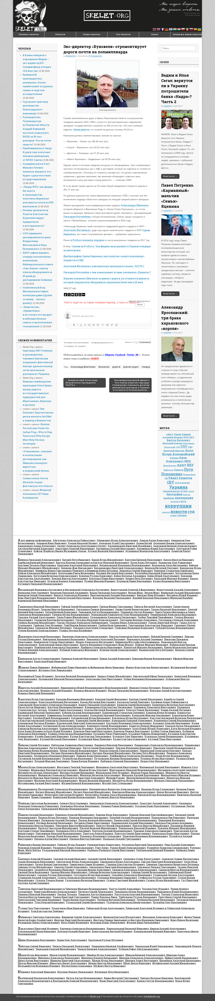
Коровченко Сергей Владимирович (175, 720)
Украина (178, 487)
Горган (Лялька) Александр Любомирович (82, 622)
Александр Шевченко (83, 367)
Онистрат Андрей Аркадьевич (159, 803)
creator (167, 106)
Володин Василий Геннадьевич (112, 597)
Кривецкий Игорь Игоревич (76, 728)
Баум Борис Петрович (143, 562)
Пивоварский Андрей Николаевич (132, 822)
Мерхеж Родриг (115, 777)
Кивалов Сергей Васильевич (134, 704)
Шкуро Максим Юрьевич (33, 963)
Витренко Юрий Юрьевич (182, 595)
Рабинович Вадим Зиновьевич (37, 844)
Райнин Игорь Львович (71, 844)
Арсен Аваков (182, 434)
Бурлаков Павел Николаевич (134, 581)
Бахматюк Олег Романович (175, 562)
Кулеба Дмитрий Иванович (52, 736)
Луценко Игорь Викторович (157, 758)
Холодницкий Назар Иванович (37, 931)
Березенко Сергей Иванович (136, 570)
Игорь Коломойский (178, 454)
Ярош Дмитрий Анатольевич (117, 980)
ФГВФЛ (184, 491)
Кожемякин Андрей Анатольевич (68, 715)
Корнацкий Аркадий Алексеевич (132, 720)
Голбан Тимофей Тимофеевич (155, 617)
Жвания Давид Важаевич (34, 667)
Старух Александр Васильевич (76, 877)
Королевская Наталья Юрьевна (36, 723)
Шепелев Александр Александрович (141, 957)
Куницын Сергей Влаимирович (163, 736)
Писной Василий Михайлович (98, 828)
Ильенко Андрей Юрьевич (56, 690)
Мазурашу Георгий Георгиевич (76, 767)
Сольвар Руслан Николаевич (54, 874)
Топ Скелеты (123, 34)
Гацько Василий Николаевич (169, 609)
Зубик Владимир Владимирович (144, 679)
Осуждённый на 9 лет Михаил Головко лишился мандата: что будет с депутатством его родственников (37, 171)
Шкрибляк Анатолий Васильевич (180, 960)
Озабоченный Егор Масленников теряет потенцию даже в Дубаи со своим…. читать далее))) (37, 295)
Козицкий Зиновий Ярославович (110, 715)
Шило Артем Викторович (33, 960)
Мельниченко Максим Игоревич (181, 775)
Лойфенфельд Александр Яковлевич (132, 755)
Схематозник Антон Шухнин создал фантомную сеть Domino (38, 482)
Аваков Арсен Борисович (154, 540)
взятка (186, 494)
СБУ (170, 482)
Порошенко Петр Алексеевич (73, 830)
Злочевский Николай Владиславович (62, 679)
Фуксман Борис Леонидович (107, 922)
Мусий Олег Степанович (117, 783)
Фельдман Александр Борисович (162, 917)
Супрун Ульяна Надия (49, 880)
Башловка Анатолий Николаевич (77, 565)
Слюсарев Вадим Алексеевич (93, 869)
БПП (186, 437)
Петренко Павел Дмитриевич (92, 822)
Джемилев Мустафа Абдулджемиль (137, 642)
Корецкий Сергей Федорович (93, 720)
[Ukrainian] (200, 29)
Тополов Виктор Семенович (34, 897)
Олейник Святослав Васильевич (38, 803)
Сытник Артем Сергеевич (33, 883)
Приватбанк (189, 474)
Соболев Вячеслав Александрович (109, 872)
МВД (187, 461)
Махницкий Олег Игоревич (113, 772)
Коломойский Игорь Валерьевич (91, 718)
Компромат (175, 461)
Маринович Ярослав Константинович (54, 770)
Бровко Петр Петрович (139, 578)
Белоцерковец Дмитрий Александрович (118, 567)
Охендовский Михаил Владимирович (64, 808)
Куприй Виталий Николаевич (58, 739)
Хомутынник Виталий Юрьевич (112, 931)
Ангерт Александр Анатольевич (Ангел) (81, 545)
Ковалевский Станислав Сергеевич (123, 712)
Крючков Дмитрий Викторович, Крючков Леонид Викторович (111, 731)
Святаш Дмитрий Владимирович (162, 861)
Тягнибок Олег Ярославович (170, 902)
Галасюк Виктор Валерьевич (58, 609)
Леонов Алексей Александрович (118, 750)
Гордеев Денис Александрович (128, 622)
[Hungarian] (179, 29)
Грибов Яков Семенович (112, 625)
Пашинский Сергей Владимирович (135, 820)
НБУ (190, 465)
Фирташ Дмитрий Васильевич (73, 920)
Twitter (130, 354)
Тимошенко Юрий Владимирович (177, 891)
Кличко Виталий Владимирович (104, 709)
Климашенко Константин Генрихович (108, 707)
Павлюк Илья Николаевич (112, 814)
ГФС (190, 447)
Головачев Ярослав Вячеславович (54, 619)
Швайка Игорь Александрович (105, 955)
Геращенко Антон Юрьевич (137, 612)
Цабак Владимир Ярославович (37, 940)
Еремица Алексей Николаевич (80, 658)
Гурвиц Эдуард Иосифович (75, 630)
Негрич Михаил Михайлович (53, 792)
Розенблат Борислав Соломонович (168, 847)
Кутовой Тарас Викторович (164, 739)
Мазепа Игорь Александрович (37, 767)
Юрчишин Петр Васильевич (112, 971)
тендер (146, 367)
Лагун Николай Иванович (65, 747)
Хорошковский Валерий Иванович (155, 931)
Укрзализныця (171, 491)
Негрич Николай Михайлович (92, 792)
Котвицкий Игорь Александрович (64, 725)
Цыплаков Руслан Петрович (105, 940)
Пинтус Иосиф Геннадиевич (113, 825)
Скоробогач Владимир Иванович (54, 869)
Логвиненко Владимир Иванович (54, 755)
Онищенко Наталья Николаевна (79, 806)
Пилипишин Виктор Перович (36, 825)
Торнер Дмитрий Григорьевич (71, 897)
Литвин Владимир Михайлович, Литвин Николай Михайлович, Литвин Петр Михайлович (108, 753)
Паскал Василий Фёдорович (95, 820)
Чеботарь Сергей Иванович (34, 946)
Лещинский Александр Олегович (160, 750)
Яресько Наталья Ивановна (156, 978)
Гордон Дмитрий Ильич (163, 622)
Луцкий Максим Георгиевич (52, 761)
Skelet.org (95, 996)
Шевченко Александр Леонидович (59, 957)
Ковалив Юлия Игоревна (161, 712)
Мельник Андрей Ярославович (140, 775)
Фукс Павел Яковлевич (75, 922)
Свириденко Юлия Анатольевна (120, 861)
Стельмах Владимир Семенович (117, 877)
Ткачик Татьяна (67, 894)
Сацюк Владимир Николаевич (36, 861)
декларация (184, 498)
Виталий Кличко (172, 443)
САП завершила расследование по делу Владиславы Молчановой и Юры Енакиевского (37, 241)
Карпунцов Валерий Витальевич (59, 702)
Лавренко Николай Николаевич (113, 745)
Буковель (103, 367)
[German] (167, 29)
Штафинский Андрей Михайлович (174, 963)
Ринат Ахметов (180, 478)
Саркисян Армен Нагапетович (180, 858)
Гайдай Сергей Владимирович (79, 606)
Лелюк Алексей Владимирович (78, 750)
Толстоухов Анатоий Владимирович (137, 894)
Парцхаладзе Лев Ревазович (168, 817)
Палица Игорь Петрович (53, 817)
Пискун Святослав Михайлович (58, 828)
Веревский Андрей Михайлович (181, 592)
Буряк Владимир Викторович (171, 581)
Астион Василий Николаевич (106, 551)
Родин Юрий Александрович (128, 847)
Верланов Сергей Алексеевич (35, 595)
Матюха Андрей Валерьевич (77, 772)
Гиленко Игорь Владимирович (71, 614)
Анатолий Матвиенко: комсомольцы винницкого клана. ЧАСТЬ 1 (103, 266)
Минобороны (170, 465)
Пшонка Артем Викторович (51, 838)
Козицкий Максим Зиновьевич (151, 715)
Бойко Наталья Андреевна (130, 575)
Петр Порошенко (177, 471)
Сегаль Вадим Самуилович (51, 864)
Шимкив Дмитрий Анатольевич (70, 960)
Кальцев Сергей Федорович (111, 699)
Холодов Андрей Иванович (74, 931)
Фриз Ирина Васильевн (184, 920)
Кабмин (174, 458)
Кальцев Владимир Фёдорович (75, 699)
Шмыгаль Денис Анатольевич (68, 963)
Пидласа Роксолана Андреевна (174, 822)
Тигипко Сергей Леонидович (95, 891)
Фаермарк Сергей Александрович (82, 917)
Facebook (120, 354)
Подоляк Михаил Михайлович (177, 828)
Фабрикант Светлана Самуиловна (39, 917)
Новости (60, 34)
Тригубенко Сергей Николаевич (177, 897)
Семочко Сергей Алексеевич (71, 867)
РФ (166, 478)
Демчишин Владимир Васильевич (63, 639)
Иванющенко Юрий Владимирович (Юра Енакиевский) (94, 687)
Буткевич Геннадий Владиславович (40, 583)
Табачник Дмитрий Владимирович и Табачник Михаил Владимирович (63, 888)
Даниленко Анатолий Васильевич (39, 636)
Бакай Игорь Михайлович (108, 559)
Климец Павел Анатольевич (65, 709)
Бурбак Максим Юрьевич (99, 581)
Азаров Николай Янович (83, 543)
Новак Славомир (41, 797)
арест (191, 491)
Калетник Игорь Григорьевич (36, 699)
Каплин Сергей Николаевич (146, 699)
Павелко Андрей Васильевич (36, 814)
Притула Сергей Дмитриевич (132, 833)
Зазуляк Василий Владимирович (75, 676)
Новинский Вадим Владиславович (74, 797)
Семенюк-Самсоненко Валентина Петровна (172, 864)
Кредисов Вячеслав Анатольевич (38, 728)
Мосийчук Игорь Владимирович (132, 780)
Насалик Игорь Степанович (158, 789)
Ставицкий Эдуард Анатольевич (173, 874)
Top (207, 993)
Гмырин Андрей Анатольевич (36, 617)
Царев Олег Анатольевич (72, 940)
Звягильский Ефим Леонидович (153, 676)
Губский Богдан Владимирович (175, 627)
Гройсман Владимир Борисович (134, 627)
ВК (136, 354)
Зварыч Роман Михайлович (114, 676)
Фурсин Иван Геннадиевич (143, 922)
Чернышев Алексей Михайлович (55, 949)
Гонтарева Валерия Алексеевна (138, 619)
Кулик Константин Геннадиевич (90, 736)
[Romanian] (187, 29)
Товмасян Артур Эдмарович (95, 894)
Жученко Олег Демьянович (55, 670)
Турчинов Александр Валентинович (128, 902)
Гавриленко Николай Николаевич (39, 606)
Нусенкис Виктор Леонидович (116, 797)
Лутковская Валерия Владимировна (116, 758)
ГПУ (184, 446)
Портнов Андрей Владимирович (112, 830)
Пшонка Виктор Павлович (85, 838)
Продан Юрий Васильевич (62, 836)
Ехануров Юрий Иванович (50, 661)
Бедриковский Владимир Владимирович (124, 565)
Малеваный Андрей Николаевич (159, 767)
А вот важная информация (34, 540)
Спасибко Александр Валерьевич (132, 874)
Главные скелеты (29, 34)
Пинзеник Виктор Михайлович (75, 825)
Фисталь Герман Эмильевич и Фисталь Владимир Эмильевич (131, 920)
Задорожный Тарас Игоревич (36, 676)
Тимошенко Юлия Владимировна (135, 891)
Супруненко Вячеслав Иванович (85, 880)
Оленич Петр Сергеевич (73, 803)
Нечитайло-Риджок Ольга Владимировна (110, 794)
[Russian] (191, 29)
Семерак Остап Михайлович (35, 867)
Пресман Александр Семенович (152, 830)
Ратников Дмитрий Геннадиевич (142, 844)
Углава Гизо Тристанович (34, 908)
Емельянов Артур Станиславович (39, 658)
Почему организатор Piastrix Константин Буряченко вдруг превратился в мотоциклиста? (35, 218)
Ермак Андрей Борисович (115, 658)
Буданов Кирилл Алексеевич (65, 581)
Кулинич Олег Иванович (128, 736)
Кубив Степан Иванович (166, 731)
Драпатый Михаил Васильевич (143, 647)
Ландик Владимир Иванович (134, 747)
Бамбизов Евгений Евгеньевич (36, 562)
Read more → (170, 176)
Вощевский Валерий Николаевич (38, 600)
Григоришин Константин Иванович (150, 625)
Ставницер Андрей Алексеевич (37, 877)
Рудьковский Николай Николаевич (64, 850)
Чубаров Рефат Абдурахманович (138, 949)
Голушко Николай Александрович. (97, 619)
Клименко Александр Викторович (155, 707)
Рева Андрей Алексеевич (179, 844)
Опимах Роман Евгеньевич (117, 806)
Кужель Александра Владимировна (70, 733)
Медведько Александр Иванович (58, 775)
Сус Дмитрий (189, 880)
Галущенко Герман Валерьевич (95, 609)
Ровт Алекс (102, 847)
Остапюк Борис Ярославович (152, 806)
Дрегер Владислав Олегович (181, 647)
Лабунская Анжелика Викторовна (72, 745)
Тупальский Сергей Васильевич (85, 902)
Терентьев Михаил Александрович (55, 891)
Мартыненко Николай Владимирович (132, 770)
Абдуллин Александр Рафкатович (74, 540)
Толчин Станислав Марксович (180, 894)
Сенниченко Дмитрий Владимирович (112, 867)
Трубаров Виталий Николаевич (116, 899)
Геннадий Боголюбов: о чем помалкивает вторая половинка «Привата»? (107, 272)
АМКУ (169, 434)
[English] (159, 29)
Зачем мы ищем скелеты (187, 34)
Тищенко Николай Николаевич (37, 894)
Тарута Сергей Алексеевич (125, 888)
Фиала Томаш (192, 917)
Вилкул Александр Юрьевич (71, 595)
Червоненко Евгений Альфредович (112, 946)
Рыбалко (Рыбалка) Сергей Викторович (111, 850)
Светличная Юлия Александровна (77, 861)
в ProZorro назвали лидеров (87, 240)
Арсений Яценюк (173, 437)
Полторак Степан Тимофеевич (36, 830)
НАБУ (181, 465)
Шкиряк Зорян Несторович (141, 960)
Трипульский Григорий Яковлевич (39, 899)
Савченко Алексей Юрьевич (35, 858)
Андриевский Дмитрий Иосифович (130, 545)
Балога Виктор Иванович (178, 559)
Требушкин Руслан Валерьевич (138, 897)
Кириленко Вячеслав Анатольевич (173, 704)
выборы (169, 497)
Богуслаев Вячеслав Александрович (56, 575)
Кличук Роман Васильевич (142, 709)
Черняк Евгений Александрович (97, 949)
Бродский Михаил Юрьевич (171, 578)
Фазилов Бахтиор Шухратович (122, 917)
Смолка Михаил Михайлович (68, 872)
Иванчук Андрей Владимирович (38, 687)
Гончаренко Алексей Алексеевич (178, 619)
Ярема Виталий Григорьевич (121, 978)
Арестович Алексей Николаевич (75, 548)
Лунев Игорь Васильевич (77, 758)
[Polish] (183, 29)
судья (173, 515)
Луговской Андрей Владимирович (39, 758)
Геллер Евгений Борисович (61, 612)
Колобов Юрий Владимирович (51, 718)
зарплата (175, 501)
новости (178, 511)
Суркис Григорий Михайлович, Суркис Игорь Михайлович (143, 880)
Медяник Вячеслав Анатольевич (100, 775)
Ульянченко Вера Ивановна (68, 908)
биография (175, 494)
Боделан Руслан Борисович (96, 575)
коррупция (178, 506)
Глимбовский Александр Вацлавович (173, 614)
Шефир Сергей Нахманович (181, 957)
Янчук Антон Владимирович (84, 978)
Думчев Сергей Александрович (118, 649)
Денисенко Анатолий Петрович (105, 639)
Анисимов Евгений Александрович (175, 545)
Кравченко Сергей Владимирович (107, 725)
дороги (116, 367)
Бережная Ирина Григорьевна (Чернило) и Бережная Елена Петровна (76, 570)
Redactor (71, 56)
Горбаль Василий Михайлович (36, 622)
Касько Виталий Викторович (98, 702)
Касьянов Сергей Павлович (133, 702)
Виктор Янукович (178, 440)
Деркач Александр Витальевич (95, 642)
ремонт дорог (131, 367)
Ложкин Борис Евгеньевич (92, 755)
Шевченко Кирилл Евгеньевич (99, 957)
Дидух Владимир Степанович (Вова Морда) (107, 644)
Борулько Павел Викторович (106, 578)
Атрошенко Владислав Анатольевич (147, 551)
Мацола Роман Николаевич (147, 772)
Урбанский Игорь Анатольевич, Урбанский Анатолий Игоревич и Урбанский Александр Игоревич (106, 910)
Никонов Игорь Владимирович (157, 794)
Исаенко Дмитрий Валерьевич (36, 693)
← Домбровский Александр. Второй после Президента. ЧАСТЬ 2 (81, 382)
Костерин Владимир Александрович (129, 723)
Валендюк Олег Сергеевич (33, 592)
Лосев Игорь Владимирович (173, 755)
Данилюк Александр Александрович (85, 636)
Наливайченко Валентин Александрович (114, 789)
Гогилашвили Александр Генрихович (113, 617)
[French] (163, 29)
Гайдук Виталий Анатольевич (153, 606)
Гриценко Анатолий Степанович (93, 627)
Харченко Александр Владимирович (82, 928)
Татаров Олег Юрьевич (155, 888)
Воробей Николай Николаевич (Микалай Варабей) (163, 597)
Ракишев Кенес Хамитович (103, 844)
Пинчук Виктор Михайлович (150, 825)
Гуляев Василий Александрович (38, 630)
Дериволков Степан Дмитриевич (54, 642)
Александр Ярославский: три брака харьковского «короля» (175, 318)
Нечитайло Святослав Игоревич (64, 794)
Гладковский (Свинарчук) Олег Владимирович (120, 614)
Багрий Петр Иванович (76, 559)
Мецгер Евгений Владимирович (145, 777)
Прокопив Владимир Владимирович (145, 836)
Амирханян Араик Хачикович (37, 545)
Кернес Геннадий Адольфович (97, 704)
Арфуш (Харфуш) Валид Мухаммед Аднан (59, 551)
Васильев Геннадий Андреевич (69, 592)
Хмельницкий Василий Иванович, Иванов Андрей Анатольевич (146, 928)
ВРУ (191, 437)
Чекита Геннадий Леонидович (71, 946)
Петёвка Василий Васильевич (54, 822)
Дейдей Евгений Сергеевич (167, 636)
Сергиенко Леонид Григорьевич (156, 867)
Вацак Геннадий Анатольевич (108, 592)
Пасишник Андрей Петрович (59, 820)
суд (191, 511)
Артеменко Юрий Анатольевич (156, 548)
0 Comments (95, 56)
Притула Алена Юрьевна (98, 833)
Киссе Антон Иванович (32, 707)
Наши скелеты (91, 34)
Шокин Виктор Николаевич (105, 963)
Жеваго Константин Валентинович (147, 667)
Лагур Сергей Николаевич (98, 747)
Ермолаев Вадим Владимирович (152, 658)
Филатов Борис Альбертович (35, 920)
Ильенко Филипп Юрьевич (90, 690)
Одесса (178, 469)
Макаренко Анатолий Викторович (117, 767)
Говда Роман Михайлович (73, 617)
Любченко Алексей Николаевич (119, 761)
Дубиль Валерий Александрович (38, 649)
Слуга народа (182, 482)
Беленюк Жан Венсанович (77, 567)
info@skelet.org (151, 996)
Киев (183, 457)
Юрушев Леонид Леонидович (75, 971)
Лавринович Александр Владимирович (158, 745)
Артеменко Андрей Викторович (115, 548)
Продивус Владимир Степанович (100, 836)
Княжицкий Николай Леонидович (39, 712)
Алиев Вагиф (144, 543)
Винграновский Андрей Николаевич (113, 595)
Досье (189, 450)
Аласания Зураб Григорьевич (117, 543)
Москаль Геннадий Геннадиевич (174, 780)
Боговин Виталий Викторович (115, 573)
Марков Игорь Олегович (93, 770)
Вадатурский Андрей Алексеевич (177, 589)
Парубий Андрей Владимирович (130, 817)
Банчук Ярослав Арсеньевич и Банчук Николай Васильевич (92, 562)
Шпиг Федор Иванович (137, 963)
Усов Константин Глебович (47, 911)
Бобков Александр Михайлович (37, 573)
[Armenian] (155, 29)
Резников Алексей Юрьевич (35, 847)
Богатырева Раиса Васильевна (76, 573)
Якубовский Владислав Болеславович (41, 978)
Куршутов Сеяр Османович (130, 739)
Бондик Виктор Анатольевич (70, 578)
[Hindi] (175, 29)
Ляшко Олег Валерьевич (154, 761)
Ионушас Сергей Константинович (171, 690)
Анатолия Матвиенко (77, 230)
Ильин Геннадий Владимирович (128, 690)
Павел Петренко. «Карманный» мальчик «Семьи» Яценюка (177, 196)
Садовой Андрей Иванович (69, 858)
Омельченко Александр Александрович (113, 803)
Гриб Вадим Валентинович (80, 625)
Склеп (154, 34)
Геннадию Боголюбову (77, 216)
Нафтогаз (168, 470)
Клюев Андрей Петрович (176, 709)
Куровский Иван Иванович (95, 739)
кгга (183, 501)
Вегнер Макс (135, 592)
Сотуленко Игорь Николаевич (92, 874)
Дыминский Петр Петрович (156, 649)
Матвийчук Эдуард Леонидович (38, 772)
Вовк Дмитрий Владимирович (37, 597)
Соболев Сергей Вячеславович (149, 872)
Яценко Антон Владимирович (155, 980)
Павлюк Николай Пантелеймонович (151, 814)
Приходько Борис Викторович (170, 833)
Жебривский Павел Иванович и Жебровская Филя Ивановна (87, 667)
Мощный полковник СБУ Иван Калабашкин (37, 493)
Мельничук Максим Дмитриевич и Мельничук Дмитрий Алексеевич (61, 777)
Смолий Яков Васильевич (33, 872)
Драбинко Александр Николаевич (101, 647)
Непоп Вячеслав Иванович (173, 792)
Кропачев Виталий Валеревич (113, 728)
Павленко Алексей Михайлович (74, 814)
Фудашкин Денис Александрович (39, 922)
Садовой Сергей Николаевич (105, 858)
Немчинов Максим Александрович (133, 792)
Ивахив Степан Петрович (145, 687)
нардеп (166, 512)
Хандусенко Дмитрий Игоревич (38, 928)
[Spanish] (195, 29)
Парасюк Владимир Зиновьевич (88, 817)
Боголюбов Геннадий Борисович (154, 573)
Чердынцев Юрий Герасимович (154, 946)
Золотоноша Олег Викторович (104, 679)
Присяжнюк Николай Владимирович (59, 833)
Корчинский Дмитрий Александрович (81, 723)
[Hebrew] (171, 29)
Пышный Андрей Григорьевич (122, 838)
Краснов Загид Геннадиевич (182, 725)
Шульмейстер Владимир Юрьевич (39, 965)
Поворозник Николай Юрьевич (137, 828)
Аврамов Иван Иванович (51, 543)
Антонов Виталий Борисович (36, 548)
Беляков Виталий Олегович (161, 567)
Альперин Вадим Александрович (174, 543)
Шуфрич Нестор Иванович (109, 965)
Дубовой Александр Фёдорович (78, 649)
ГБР (178, 447)
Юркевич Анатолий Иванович (37, 971)
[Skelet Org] (107, 16)
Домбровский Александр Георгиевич (56, 647)
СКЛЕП (94, 358)
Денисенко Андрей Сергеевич (145, 639)
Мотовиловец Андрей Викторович (39, 783)
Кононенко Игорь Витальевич (130, 718)
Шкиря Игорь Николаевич (108, 960)
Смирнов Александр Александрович (134, 869)
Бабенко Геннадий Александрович (39, 559)
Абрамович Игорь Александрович (117, 540)
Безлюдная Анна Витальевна (170, 565)
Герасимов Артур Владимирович (99, 612)
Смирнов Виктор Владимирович (178, 869)
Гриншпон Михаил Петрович (53, 627)
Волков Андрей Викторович (74, 597)
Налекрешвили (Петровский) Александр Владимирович (53, 789)
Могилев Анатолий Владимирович (56, 780)
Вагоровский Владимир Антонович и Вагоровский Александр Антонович (63, 589)
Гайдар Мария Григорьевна (116, 606)
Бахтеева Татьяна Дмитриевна (37, 565)
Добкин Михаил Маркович (151, 644)
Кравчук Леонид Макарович (146, 725)
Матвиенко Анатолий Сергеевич (178, 770)
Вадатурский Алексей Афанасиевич (133, 589)
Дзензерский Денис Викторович (58, 644)
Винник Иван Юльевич (151, 595)
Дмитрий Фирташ (173, 450)
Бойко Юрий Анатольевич (163, 575)
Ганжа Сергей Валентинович (132, 609)
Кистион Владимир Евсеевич (65, 707)
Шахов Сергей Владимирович (67, 955)
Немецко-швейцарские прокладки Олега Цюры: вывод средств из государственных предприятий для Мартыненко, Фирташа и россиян (37, 393)
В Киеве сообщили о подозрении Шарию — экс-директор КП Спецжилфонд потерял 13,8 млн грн (37, 63)
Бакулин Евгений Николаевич (143, 559)
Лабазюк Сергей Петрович (34, 745)
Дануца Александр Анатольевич (129, 636)
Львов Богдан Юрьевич (85, 761)
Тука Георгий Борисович (49, 902)
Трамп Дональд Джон (104, 897)
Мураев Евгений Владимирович (81, 783)
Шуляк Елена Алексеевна (76, 965)
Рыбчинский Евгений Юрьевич (155, 850)
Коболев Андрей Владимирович (81, 712)
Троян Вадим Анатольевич (79, 899)
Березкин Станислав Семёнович (174, 570)
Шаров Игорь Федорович (33, 955)
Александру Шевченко (134, 205)
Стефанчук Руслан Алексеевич (157, 877)
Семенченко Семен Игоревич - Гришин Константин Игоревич (107, 864)
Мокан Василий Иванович (95, 780)
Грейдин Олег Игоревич (47, 625)
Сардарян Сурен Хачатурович (141, 858)
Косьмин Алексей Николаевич (171, 723)
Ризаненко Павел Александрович (73, 847)
